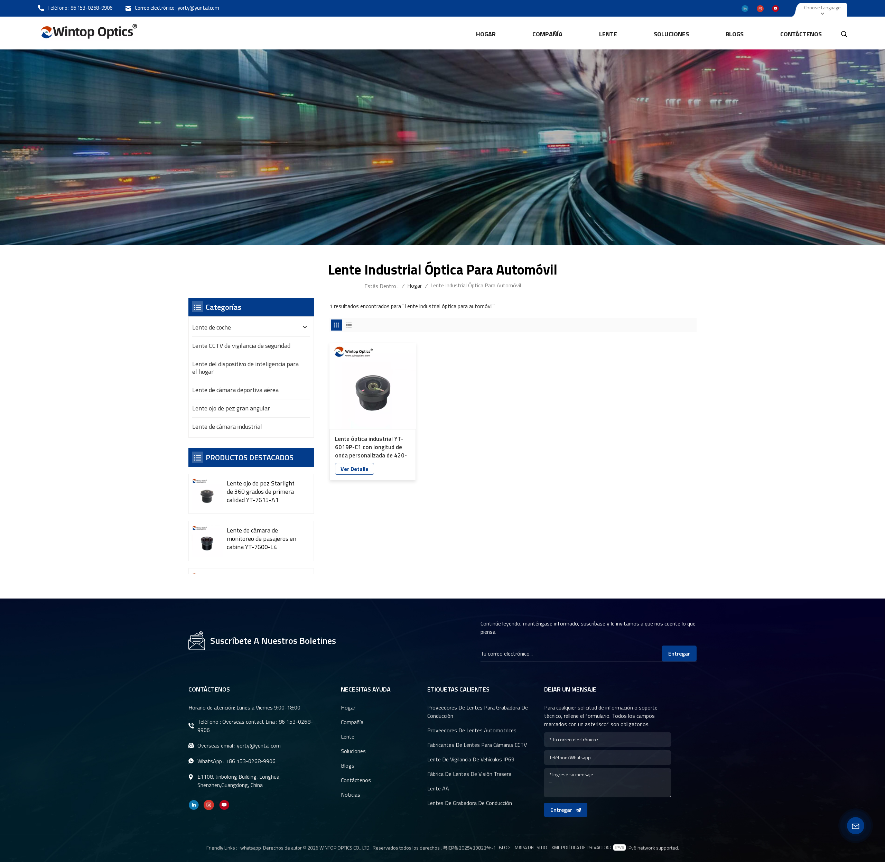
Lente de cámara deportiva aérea (235, 390)
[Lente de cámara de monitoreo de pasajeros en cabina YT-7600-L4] (206, 541)
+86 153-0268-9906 (251, 761)
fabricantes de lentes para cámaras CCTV (477, 745)
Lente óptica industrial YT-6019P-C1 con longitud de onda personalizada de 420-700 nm (371, 447)
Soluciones (671, 34)
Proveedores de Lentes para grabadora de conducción (477, 711)
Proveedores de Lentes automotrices (471, 730)
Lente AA (438, 788)
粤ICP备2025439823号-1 (469, 847)
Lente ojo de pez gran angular (231, 408)
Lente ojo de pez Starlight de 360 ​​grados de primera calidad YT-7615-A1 (261, 491)
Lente (347, 736)
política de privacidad (586, 847)
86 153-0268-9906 (91, 8)
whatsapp (250, 847)
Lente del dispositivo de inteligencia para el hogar (245, 367)
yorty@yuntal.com (198, 8)
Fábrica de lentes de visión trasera (469, 774)
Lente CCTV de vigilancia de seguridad (241, 345)
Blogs (735, 34)
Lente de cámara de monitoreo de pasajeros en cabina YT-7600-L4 (261, 538)
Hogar (486, 34)
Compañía (547, 34)
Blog (505, 847)
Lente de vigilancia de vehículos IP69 (470, 759)
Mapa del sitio (531, 847)
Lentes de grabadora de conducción (469, 803)
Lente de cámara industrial (227, 426)
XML (555, 847)
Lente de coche (211, 327)
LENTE (608, 34)
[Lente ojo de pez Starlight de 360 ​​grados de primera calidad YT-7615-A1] (206, 494)
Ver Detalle (355, 469)
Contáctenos (801, 34)
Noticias (350, 794)
